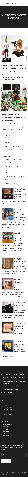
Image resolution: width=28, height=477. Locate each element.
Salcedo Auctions (7, 135)
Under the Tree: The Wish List (12, 146)
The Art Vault (22, 176)
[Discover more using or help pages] (7, 284)
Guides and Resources (8, 424)
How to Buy (5, 428)
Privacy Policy (6, 433)
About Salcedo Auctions (18, 235)
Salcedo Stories (6, 412)
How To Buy (19, 323)
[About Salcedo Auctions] (7, 237)
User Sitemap (6, 431)
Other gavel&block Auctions (11, 166)
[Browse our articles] (7, 214)
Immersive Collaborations (11, 183)
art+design (7, 159)
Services (18, 259)
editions (20, 159)
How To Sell (19, 342)
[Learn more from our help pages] (7, 307)
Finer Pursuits (8, 142)
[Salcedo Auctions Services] (7, 263)
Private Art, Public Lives (10, 179)
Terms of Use (6, 435)
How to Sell (5, 429)
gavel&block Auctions (8, 156)
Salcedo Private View (8, 173)
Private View (20, 189)
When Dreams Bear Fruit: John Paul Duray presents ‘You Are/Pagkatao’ (14, 117)
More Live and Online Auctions (12, 149)
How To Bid (19, 303)
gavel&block (5, 405)
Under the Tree (8, 163)
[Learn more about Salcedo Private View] (7, 193)
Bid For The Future (7, 414)
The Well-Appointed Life (10, 139)
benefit (14, 159)
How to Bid (5, 426)
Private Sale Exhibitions (10, 176)
